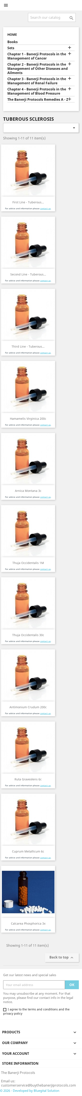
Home (12, 34)
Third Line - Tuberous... (28, 346)
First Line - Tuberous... (28, 202)
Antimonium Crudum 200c (28, 707)
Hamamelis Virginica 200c (28, 419)
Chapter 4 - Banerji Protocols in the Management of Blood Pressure (36, 91)
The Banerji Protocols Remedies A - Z (37, 99)
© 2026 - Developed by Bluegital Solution (29, 1090)
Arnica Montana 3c (28, 491)
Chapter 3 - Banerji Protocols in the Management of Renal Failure (36, 81)
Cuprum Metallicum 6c (28, 851)
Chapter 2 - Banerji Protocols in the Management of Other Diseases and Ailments (37, 68)
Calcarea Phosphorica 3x (28, 923)
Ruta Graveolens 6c (28, 779)
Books (12, 42)
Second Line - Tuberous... (28, 274)
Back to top (61, 957)
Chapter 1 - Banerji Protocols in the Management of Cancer (36, 56)
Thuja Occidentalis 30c (28, 635)
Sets (10, 48)
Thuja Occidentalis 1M (28, 563)
